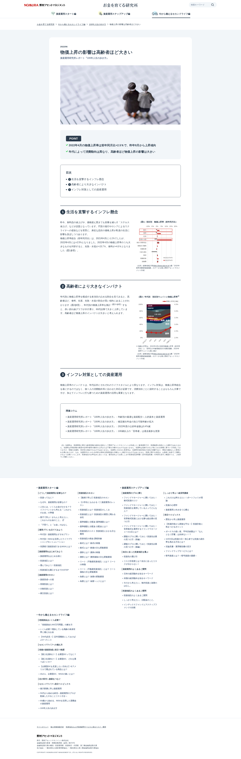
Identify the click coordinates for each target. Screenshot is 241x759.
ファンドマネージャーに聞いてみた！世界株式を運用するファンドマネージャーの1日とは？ (140, 529)
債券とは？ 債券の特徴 (90, 552)
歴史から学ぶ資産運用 (175, 519)
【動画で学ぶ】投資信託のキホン (94, 497)
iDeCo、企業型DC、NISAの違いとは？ (57, 674)
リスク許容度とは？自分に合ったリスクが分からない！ (140, 562)
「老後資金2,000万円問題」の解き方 (56, 624)
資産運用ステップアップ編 (116, 14)
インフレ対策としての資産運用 (89, 189)
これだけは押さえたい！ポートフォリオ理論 (184, 499)
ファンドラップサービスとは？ (179, 551)
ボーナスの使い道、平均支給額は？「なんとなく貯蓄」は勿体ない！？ (184, 532)
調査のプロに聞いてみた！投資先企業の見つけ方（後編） (140, 545)
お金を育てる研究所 (45, 24)
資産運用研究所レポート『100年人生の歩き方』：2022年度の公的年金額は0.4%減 (108, 426)
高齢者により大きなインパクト (89, 184)
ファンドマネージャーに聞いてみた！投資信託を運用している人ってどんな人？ (140, 508)
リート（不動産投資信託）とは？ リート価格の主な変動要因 (98, 570)
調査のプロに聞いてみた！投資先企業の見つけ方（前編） (140, 537)
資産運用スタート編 (66, 14)
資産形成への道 (47, 579)
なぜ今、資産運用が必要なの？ (54, 502)
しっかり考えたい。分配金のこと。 (139, 600)
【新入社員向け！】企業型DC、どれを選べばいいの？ (58, 660)
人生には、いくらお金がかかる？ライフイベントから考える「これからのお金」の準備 (55, 510)
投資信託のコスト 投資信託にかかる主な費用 (98, 532)
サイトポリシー (43, 727)
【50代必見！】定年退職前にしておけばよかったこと (58, 638)
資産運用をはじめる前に (51, 556)
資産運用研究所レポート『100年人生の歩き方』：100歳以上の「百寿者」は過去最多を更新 (113, 431)
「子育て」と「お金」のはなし (54, 525)
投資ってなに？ (47, 497)
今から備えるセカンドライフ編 (174, 14)
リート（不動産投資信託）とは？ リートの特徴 (98, 563)
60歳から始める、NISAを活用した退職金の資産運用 (58, 702)
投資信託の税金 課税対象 (91, 538)
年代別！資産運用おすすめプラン (54, 534)
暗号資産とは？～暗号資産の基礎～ (181, 556)
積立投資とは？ (47, 593)
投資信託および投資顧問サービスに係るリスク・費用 (86, 727)
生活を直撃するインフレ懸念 (87, 179)
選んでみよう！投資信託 (51, 565)
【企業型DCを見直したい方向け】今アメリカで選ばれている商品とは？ (58, 667)
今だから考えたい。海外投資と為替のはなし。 (140, 584)
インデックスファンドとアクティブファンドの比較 (140, 606)
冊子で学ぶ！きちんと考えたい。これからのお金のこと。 (54, 518)
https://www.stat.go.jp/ (161, 266)
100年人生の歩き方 (97, 24)
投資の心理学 (171, 505)
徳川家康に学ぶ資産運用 (51, 688)
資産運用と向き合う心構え (177, 510)
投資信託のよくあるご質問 (135, 595)
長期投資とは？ (47, 584)
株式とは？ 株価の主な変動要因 (94, 548)
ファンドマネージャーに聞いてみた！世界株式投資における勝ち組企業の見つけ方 (140, 518)
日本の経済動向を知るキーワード (138, 574)
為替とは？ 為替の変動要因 (92, 576)
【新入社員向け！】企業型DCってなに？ (58, 654)
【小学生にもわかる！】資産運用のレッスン (97, 503)
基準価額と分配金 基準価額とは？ (95, 522)
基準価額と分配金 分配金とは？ (94, 526)
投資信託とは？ (47, 561)
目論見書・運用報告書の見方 (178, 546)
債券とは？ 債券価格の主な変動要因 (96, 557)
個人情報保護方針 (57, 727)
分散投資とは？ (47, 589)
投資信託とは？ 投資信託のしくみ (95, 510)
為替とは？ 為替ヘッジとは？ (93, 581)
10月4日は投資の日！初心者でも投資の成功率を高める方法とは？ (185, 540)
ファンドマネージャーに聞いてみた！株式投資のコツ (140, 499)
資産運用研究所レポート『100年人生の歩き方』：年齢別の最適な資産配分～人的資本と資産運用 (116, 417)
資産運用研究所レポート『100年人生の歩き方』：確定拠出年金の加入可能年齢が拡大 (110, 421)
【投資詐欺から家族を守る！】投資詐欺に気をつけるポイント (184, 525)
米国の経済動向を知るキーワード (138, 578)
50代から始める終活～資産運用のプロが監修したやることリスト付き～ (58, 694)
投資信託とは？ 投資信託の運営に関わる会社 (98, 515)
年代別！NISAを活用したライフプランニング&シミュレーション (56, 540)
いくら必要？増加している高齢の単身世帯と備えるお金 (57, 630)
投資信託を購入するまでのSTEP (54, 570)
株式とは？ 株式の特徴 (90, 543)
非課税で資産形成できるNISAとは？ (56, 546)
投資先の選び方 (131, 556)
